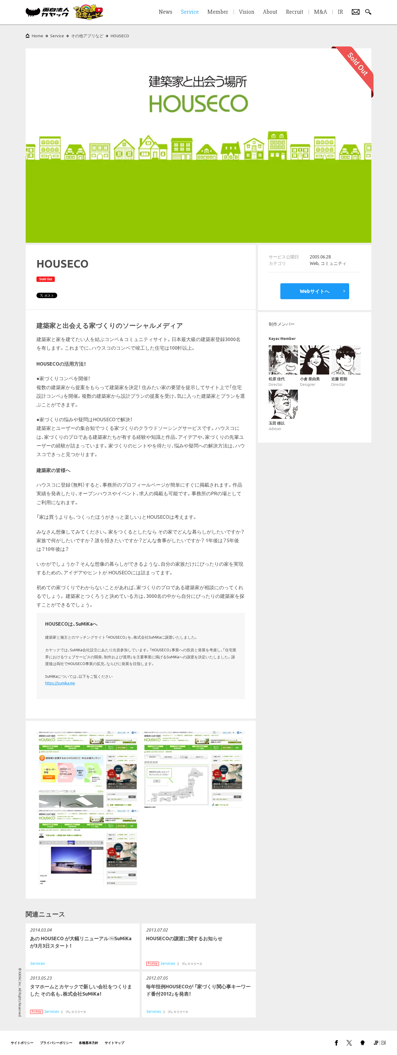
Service (57, 35)
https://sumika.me (60, 683)
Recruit (294, 12)
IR (340, 12)
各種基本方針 (88, 1042)
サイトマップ (114, 1042)
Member (217, 12)
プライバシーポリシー (56, 1042)
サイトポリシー (22, 1042)
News (165, 12)
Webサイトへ (314, 291)
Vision (246, 12)
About (270, 12)
